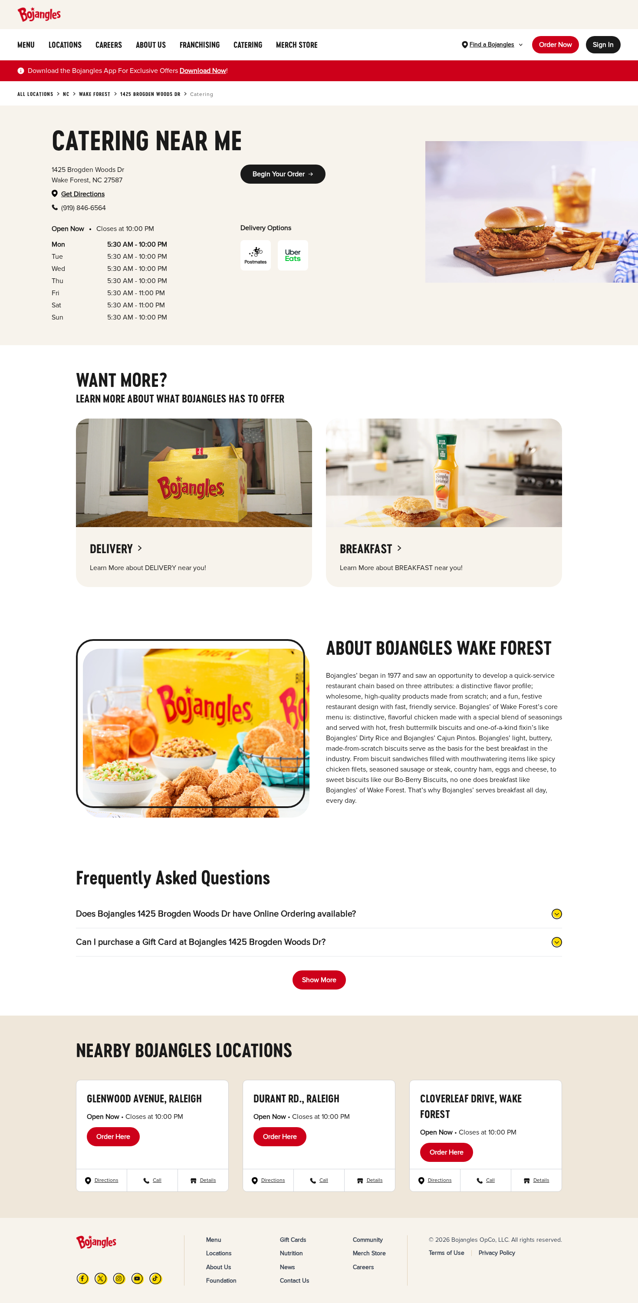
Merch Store (369, 1253)
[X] (101, 1278)
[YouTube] (138, 1278)
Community (368, 1240)
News (287, 1267)
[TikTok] (156, 1278)
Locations (219, 1253)
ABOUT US (151, 44)
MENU (26, 44)
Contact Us (294, 1280)
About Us (218, 1267)
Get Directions (83, 194)
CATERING (247, 44)
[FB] (83, 1278)
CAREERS (108, 44)
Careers (363, 1267)
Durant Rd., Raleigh (296, 1098)
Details (208, 1180)
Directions (106, 1180)
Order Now (555, 44)
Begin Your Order (279, 174)
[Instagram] (119, 1278)
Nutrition (291, 1253)
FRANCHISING (200, 44)
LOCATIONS (65, 44)
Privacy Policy (497, 1253)
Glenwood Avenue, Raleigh (144, 1098)
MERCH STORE (297, 44)
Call (157, 1180)
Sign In (603, 44)
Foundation (221, 1280)
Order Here (113, 1136)
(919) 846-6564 (83, 208)
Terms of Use (446, 1253)
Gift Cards (293, 1240)
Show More (319, 980)
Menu (213, 1240)
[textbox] (128, 71)
